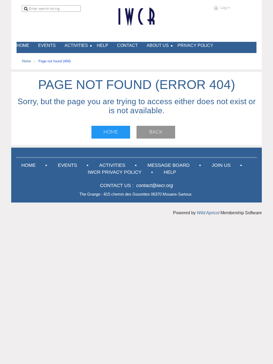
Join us (221, 165)
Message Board (168, 165)
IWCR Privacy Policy (115, 172)
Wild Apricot (208, 213)
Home (26, 61)
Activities (112, 165)
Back (155, 132)
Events (67, 165)
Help (170, 172)
